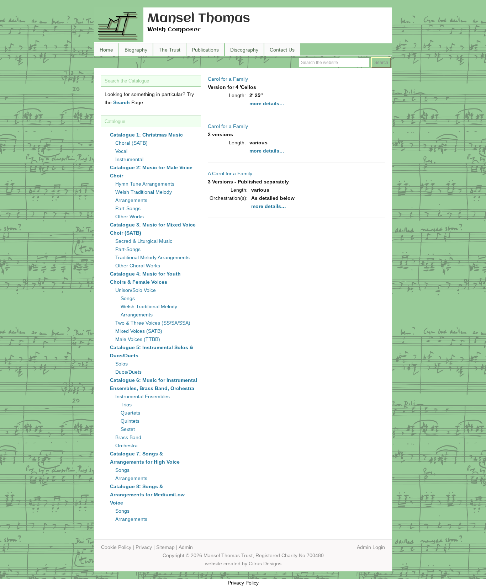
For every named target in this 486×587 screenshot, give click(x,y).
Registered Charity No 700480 (289, 555)
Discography (244, 50)
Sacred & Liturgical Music (143, 241)
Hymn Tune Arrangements (144, 184)
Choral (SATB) (131, 143)
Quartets (130, 413)
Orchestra (126, 445)
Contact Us (282, 50)
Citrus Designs (265, 563)
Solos (121, 364)
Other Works (129, 216)
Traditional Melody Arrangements (152, 257)
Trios (126, 404)
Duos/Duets (128, 372)
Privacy (144, 547)
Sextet (128, 429)
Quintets (130, 421)
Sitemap (165, 547)
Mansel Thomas (198, 18)
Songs (128, 298)
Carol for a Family (228, 79)
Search (121, 102)
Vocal (121, 151)
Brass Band (128, 437)
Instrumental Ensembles (142, 396)
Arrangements (131, 478)
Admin (186, 547)
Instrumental (129, 159)
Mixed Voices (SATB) (138, 331)
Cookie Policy (116, 547)
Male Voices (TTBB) (137, 339)
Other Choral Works (137, 265)
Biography (136, 50)
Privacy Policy (243, 583)
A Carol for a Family (230, 173)
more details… (266, 103)
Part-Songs (128, 208)
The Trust (169, 50)
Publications (205, 50)
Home (106, 50)
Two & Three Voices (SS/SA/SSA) (152, 323)
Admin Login (371, 547)
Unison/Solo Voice (135, 290)
